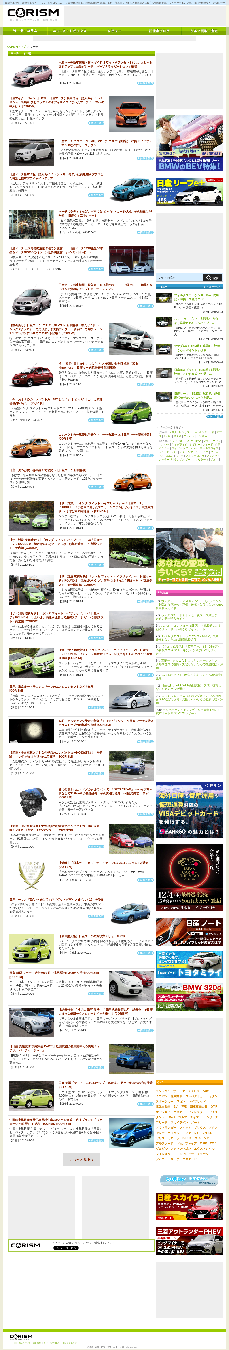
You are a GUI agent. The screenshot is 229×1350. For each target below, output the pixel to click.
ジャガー (177, 448)
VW (206, 441)
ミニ (205, 452)
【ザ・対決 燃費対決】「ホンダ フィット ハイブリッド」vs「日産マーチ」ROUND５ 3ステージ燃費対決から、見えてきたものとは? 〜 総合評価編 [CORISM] (106, 654)
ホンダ (203, 432)
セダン (213, 1096)
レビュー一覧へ (212, 286)
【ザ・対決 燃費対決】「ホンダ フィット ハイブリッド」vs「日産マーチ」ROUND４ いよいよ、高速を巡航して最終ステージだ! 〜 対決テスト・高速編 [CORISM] (56, 617)
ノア (188, 1133)
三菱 (211, 432)
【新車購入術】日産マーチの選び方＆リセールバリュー (95, 936)
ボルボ (214, 459)
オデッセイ (163, 1112)
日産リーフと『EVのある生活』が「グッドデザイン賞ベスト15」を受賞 (56, 899)
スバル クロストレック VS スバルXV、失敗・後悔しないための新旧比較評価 (188, 637)
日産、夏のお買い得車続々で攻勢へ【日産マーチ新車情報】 (48, 470)
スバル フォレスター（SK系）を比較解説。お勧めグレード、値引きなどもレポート (188, 627)
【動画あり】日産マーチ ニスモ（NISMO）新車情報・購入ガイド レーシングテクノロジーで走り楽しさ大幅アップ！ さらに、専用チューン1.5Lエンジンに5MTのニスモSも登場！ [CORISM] (55, 329)
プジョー (215, 452)
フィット (185, 1127)
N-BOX (187, 1138)
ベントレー (191, 448)
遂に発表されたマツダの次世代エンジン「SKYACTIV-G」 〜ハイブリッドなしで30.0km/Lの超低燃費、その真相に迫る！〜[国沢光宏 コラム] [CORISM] (106, 793)
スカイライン (179, 1122)
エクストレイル (204, 1148)
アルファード (164, 1143)
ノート (195, 1122)
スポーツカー (164, 1101)
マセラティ (201, 459)
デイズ (213, 1112)
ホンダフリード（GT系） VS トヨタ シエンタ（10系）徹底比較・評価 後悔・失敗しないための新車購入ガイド (189, 604)
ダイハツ (189, 436)
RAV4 (171, 1117)
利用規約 (37, 1343)
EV (176, 1106)
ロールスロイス (209, 448)
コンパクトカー (195, 1096)
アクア (213, 1127)
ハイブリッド (197, 1101)
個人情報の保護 (70, 1343)
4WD (184, 1106)
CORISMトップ (16, 46)
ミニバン (162, 1096)
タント (160, 1117)
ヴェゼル (162, 1148)
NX (196, 1133)
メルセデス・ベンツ (181, 441)
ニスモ (186, 1159)
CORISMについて (22, 1343)
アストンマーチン (190, 452)
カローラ (173, 1138)
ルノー (180, 455)
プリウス (200, 1127)
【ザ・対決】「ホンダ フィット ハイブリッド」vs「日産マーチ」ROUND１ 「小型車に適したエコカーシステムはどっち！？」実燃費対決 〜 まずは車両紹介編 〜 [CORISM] (106, 507)
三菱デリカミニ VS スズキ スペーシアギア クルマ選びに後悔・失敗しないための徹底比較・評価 (189, 664)
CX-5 (213, 1143)
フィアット (213, 455)
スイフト (196, 1117)
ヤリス (160, 1138)
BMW (198, 441)
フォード (207, 444)
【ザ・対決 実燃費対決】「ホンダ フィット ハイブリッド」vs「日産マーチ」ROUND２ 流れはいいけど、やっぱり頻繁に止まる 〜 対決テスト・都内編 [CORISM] (56, 544)
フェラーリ (165, 459)
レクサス (184, 432)
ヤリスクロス (191, 1091)
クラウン (203, 1154)
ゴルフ (182, 1117)
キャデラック (180, 444)
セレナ (160, 1133)
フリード (162, 1122)
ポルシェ (164, 444)
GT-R (214, 1106)
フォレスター (197, 1112)
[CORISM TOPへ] (33, 14)
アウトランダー (166, 1127)
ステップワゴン (181, 1148)
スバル (167, 436)
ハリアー (179, 1112)
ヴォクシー (175, 1133)
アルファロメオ (195, 455)
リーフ (175, 1159)
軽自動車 (176, 1096)
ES (196, 1159)
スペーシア (202, 1138)
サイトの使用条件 (52, 1343)
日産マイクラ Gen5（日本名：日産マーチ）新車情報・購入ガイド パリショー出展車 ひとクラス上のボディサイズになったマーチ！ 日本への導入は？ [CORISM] (56, 102)
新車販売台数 (199, 1106)
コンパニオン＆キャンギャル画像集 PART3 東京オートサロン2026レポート (187, 711)
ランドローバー (168, 452)
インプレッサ (185, 1154)
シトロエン (167, 455)
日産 (194, 432)
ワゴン (180, 1101)
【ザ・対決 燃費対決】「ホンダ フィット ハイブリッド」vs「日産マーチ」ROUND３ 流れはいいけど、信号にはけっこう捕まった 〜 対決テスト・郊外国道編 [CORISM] (105, 580)
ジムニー (162, 1159)
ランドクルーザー (167, 1091)
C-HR (203, 1143)
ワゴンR (206, 1133)
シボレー (195, 444)
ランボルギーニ (183, 459)
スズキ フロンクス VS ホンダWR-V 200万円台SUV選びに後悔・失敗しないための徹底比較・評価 (189, 699)
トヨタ (173, 432)
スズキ (178, 436)
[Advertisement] (145, 16)
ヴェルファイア (186, 1143)
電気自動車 (163, 1106)
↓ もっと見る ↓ (81, 1159)
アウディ (215, 441)
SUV (206, 1091)
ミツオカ (201, 436)
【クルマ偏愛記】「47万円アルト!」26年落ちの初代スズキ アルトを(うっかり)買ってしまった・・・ (188, 650)
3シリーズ (211, 1117)
